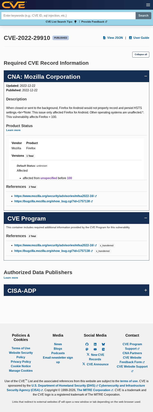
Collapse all (141, 54)
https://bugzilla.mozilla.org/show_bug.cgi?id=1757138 (52, 201)
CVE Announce (97, 364)
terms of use (129, 381)
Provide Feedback (93, 21)
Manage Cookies (21, 370)
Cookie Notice (21, 366)
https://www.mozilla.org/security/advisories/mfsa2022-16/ (54, 196)
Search (143, 15)
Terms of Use (21, 348)
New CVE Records (96, 357)
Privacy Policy (21, 361)
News (58, 344)
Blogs (58, 348)
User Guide (141, 37)
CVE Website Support (132, 366)
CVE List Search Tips (59, 21)
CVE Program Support (132, 346)
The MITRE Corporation (94, 390)
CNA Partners (132, 353)
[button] (148, 5)
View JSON (115, 37)
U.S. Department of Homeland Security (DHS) (64, 385)
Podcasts (58, 353)
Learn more (13, 130)
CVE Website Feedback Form (131, 360)
